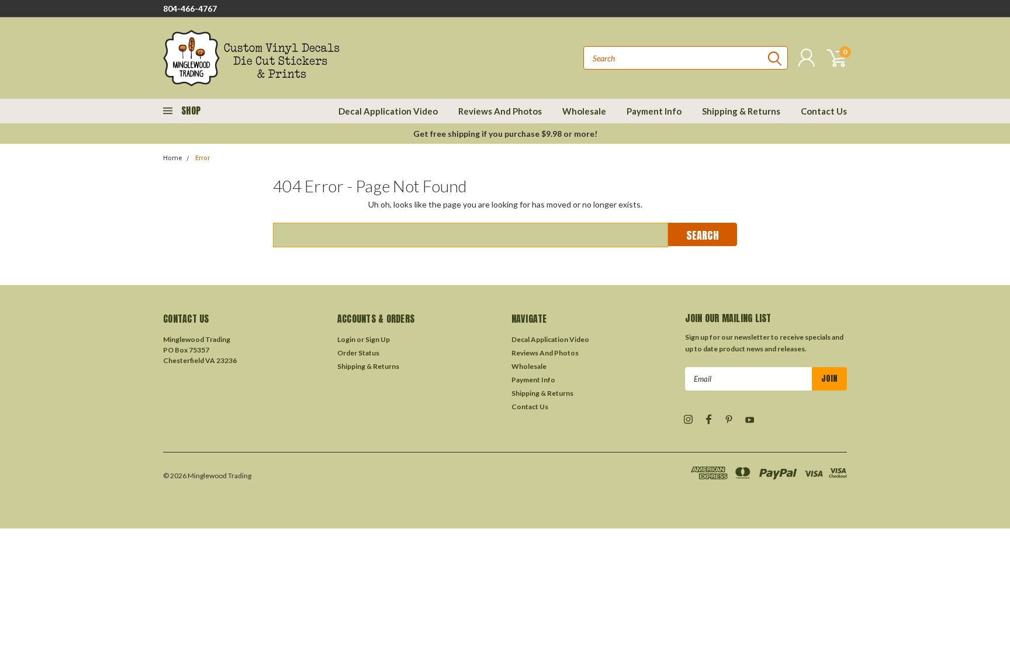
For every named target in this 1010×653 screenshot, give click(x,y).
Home (172, 158)
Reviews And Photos (500, 111)
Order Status (358, 352)
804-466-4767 (190, 8)
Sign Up (377, 339)
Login (346, 339)
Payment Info (654, 111)
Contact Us (824, 111)
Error (202, 158)
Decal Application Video (388, 111)
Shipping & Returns (741, 111)
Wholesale (584, 111)
